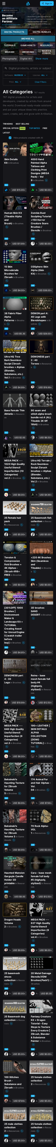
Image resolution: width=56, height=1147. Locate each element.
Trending (8, 124)
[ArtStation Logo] (28, 3)
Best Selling (22, 124)
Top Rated (34, 128)
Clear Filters (40, 82)
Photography (9, 58)
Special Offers (14, 128)
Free (45, 128)
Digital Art (26, 58)
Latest (6, 133)
